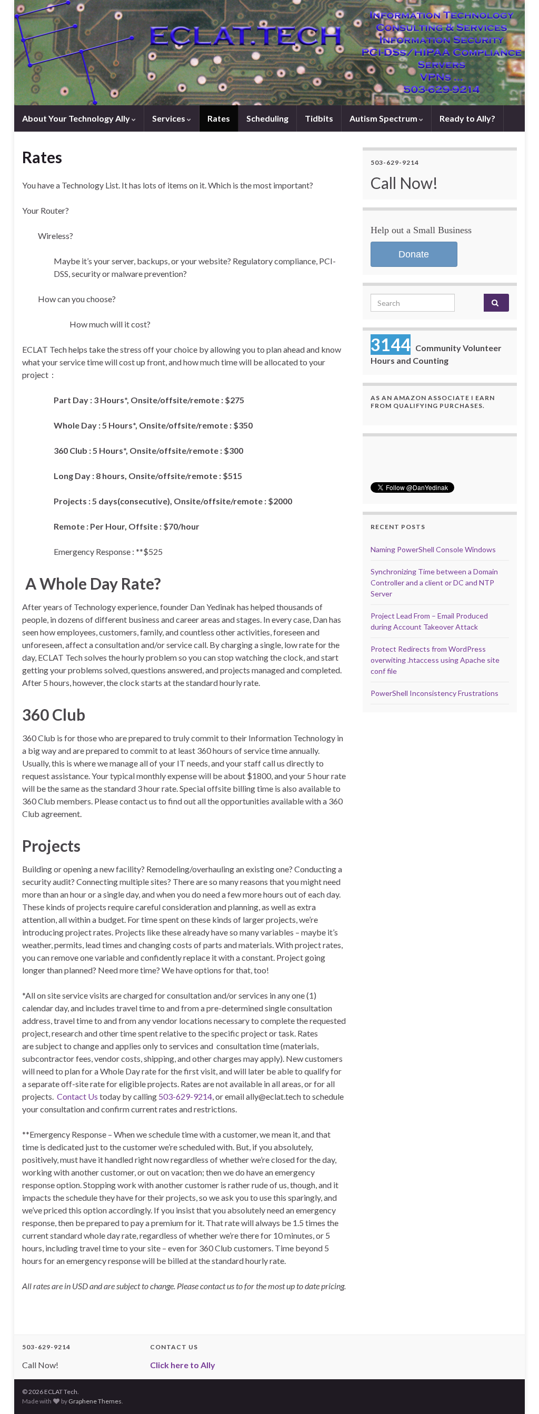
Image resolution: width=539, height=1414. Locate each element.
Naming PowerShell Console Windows (433, 549)
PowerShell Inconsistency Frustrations (434, 693)
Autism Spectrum (384, 118)
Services (169, 118)
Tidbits (319, 118)
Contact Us (77, 1096)
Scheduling (267, 118)
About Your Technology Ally (77, 118)
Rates (218, 118)
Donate (413, 254)
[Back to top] (515, 1390)
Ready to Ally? (467, 118)
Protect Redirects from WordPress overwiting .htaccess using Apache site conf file (435, 659)
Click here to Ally (182, 1365)
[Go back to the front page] (269, 52)
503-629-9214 (185, 1096)
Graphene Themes (95, 1401)
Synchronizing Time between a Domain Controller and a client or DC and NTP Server (434, 582)
